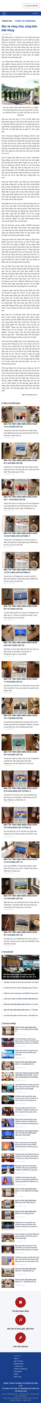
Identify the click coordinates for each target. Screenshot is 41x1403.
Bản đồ (16, 1374)
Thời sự (16, 1358)
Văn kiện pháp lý (19, 1364)
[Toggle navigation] (4, 13)
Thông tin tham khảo (20, 1369)
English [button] (35, 13)
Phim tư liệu (17, 1377)
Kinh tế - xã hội (18, 1361)
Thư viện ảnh (18, 1371)
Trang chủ (7, 21)
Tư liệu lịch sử (18, 1366)
